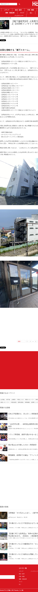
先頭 (19, 341)
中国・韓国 (30, 10)
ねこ (31, 12)
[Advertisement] (19, 370)
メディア (6, 10)
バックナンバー (19, 15)
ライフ (22, 12)
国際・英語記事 (9, 12)
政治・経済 (18, 10)
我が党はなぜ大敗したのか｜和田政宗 (22, 445)
